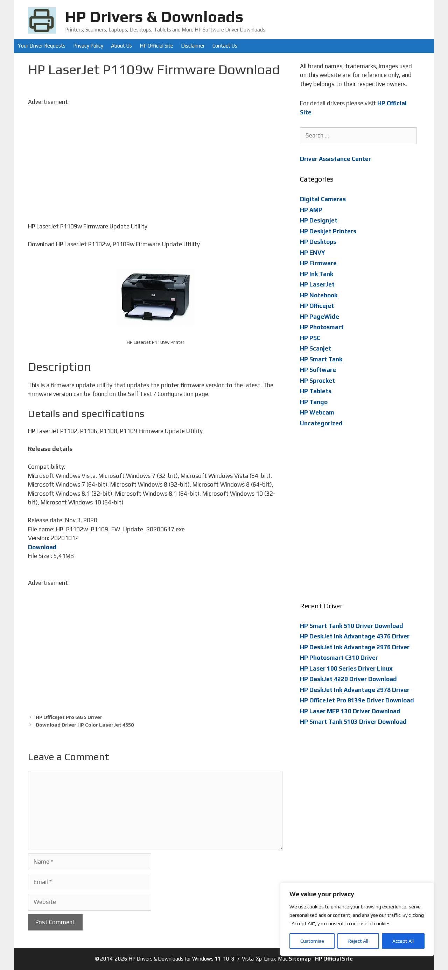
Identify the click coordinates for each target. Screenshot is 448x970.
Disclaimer (193, 46)
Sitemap (300, 959)
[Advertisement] (155, 155)
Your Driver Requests (41, 46)
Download (42, 547)
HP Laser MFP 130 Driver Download (350, 711)
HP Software (318, 369)
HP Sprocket (317, 380)
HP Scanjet (315, 348)
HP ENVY (312, 252)
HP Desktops (318, 241)
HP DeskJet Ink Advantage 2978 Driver (355, 689)
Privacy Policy (88, 46)
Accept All (403, 941)
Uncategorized (321, 423)
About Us (121, 46)
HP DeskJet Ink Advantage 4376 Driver (355, 636)
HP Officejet (317, 305)
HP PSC (310, 337)
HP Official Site (156, 46)
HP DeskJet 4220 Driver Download (348, 678)
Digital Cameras (323, 199)
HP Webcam (317, 412)
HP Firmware (318, 263)
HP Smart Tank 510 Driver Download (351, 625)
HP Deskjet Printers (328, 231)
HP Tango (314, 401)
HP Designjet (318, 220)
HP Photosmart (322, 327)
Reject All (358, 941)
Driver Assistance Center (335, 158)
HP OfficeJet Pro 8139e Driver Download (357, 700)
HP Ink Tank (316, 273)
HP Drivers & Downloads (154, 16)
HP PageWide (319, 316)
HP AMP (311, 209)
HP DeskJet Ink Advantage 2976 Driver (355, 647)
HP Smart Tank (321, 359)
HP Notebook (318, 295)
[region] (357, 919)
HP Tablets (315, 391)
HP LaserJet (317, 284)
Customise (312, 941)
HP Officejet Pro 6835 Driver (69, 717)
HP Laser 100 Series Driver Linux (346, 668)
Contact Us (224, 46)
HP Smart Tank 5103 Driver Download (353, 721)
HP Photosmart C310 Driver (339, 657)
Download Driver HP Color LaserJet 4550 (85, 725)
